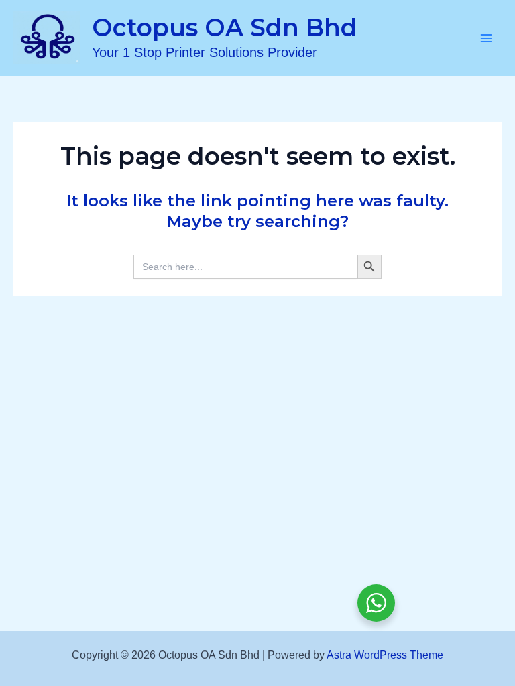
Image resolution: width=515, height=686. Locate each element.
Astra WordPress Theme (385, 655)
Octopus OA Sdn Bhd (224, 27)
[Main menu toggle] (486, 38)
